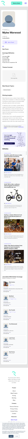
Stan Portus (12, 352)
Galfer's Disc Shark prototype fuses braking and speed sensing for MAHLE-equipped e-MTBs (13, 247)
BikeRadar (5, 358)
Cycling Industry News (18, 288)
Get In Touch (14, 419)
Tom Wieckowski (13, 324)
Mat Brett (11, 296)
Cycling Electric (5, 38)
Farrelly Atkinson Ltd (6, 302)
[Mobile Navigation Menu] (25, 3)
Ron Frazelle (12, 310)
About (14, 391)
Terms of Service (14, 406)
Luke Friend (12, 338)
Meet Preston (14, 393)
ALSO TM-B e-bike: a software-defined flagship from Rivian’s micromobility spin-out (12, 185)
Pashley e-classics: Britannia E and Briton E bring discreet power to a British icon (13, 216)
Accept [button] (11, 436)
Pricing (14, 395)
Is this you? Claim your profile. (6, 29)
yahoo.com (11, 330)
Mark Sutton (12, 282)
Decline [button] (16, 436)
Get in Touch (11, 42)
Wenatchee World (12, 288)
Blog (14, 400)
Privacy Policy (14, 409)
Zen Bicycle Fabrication (7, 316)
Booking (14, 398)
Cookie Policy (14, 411)
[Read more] (14, 164)
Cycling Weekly (5, 344)
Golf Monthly (11, 344)
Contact (14, 413)
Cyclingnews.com (6, 330)
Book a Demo (16, 3)
